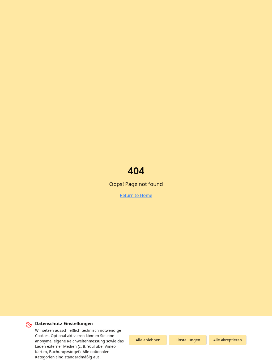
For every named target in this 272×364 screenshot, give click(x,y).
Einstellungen (188, 339)
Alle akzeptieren (227, 339)
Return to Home (136, 195)
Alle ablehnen (148, 339)
